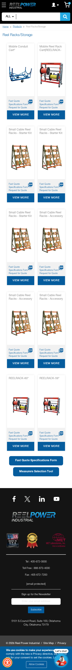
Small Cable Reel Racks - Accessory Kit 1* (51, 214)
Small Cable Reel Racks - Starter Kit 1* (20, 131)
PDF (30, 102)
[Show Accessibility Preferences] (7, 662)
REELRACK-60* (19, 378)
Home (6, 27)
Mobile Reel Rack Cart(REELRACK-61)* (50, 49)
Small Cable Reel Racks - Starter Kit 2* (50, 131)
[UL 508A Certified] (55, 541)
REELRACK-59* (49, 378)
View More (21, 115)
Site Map (48, 643)
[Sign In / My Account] (55, 5)
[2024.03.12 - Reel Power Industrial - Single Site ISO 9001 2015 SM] (32, 541)
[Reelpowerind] (22, 6)
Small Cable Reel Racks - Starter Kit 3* (20, 214)
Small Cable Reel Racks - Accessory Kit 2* (20, 297)
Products (17, 27)
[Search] (65, 16)
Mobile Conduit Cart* (18, 49)
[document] (36, 658)
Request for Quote (18, 108)
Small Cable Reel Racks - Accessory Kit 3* (51, 297)
